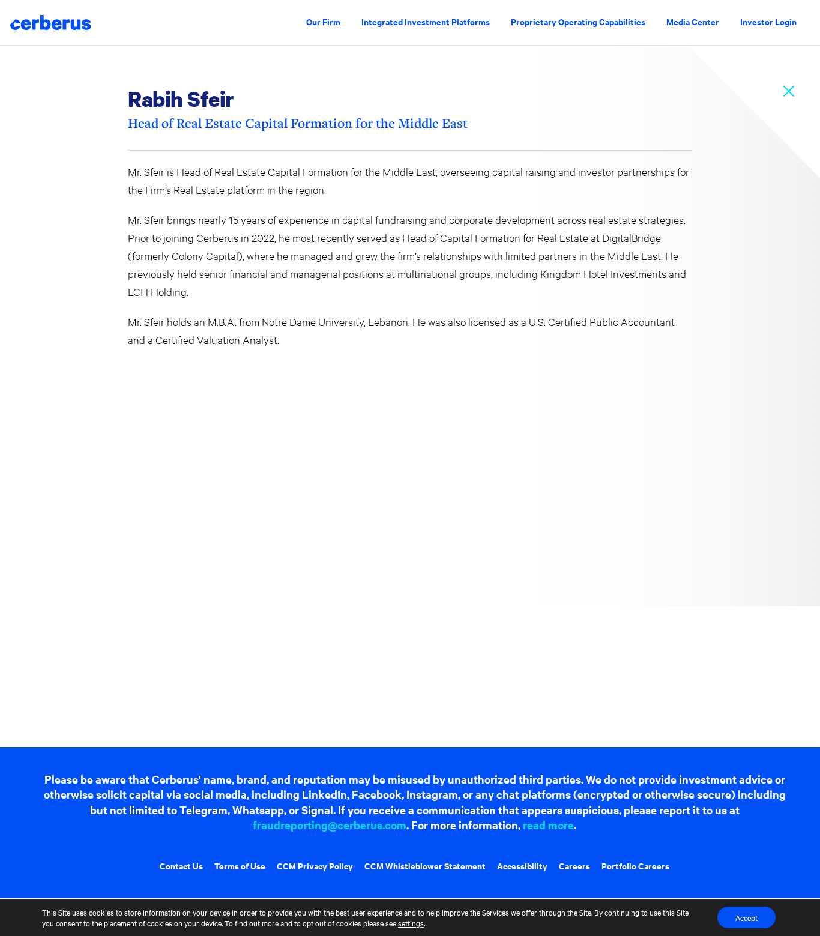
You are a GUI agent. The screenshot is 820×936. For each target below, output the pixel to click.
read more (548, 824)
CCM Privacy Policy (315, 865)
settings (411, 922)
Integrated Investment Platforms (425, 21)
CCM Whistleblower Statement (425, 865)
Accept (746, 917)
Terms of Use (239, 865)
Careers (574, 865)
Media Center (692, 21)
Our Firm (323, 21)
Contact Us (181, 865)
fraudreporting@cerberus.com (329, 824)
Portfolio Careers (635, 865)
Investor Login (768, 21)
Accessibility (522, 865)
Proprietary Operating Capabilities (578, 21)
